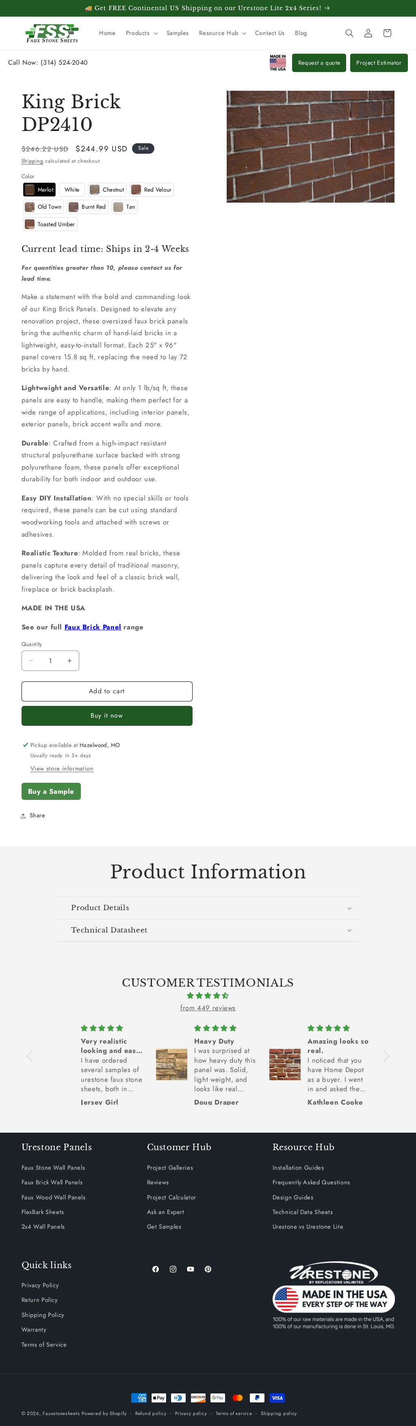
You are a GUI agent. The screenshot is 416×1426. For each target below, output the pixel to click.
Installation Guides (298, 1167)
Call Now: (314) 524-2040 (48, 62)
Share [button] (38, 815)
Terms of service (234, 1413)
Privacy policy (191, 1413)
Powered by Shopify (104, 1413)
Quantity (32, 644)
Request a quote (319, 63)
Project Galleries (170, 1167)
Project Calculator (171, 1197)
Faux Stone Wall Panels (53, 1167)
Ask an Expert (165, 1212)
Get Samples (164, 1226)
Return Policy (40, 1299)
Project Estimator (379, 63)
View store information (62, 768)
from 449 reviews (208, 1008)
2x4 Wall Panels (43, 1226)
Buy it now (107, 715)
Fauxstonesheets (61, 1413)
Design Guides (293, 1197)
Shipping (32, 161)
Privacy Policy (40, 1285)
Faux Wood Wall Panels (54, 1197)
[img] (208, 996)
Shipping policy (279, 1413)
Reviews (158, 1182)
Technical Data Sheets (303, 1212)
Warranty (34, 1329)
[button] (141, 33)
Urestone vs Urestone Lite (308, 1226)
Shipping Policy (43, 1314)
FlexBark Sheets (43, 1212)
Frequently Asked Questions (311, 1182)
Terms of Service (44, 1344)
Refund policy (151, 1413)
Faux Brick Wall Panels (52, 1182)
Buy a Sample (51, 791)
